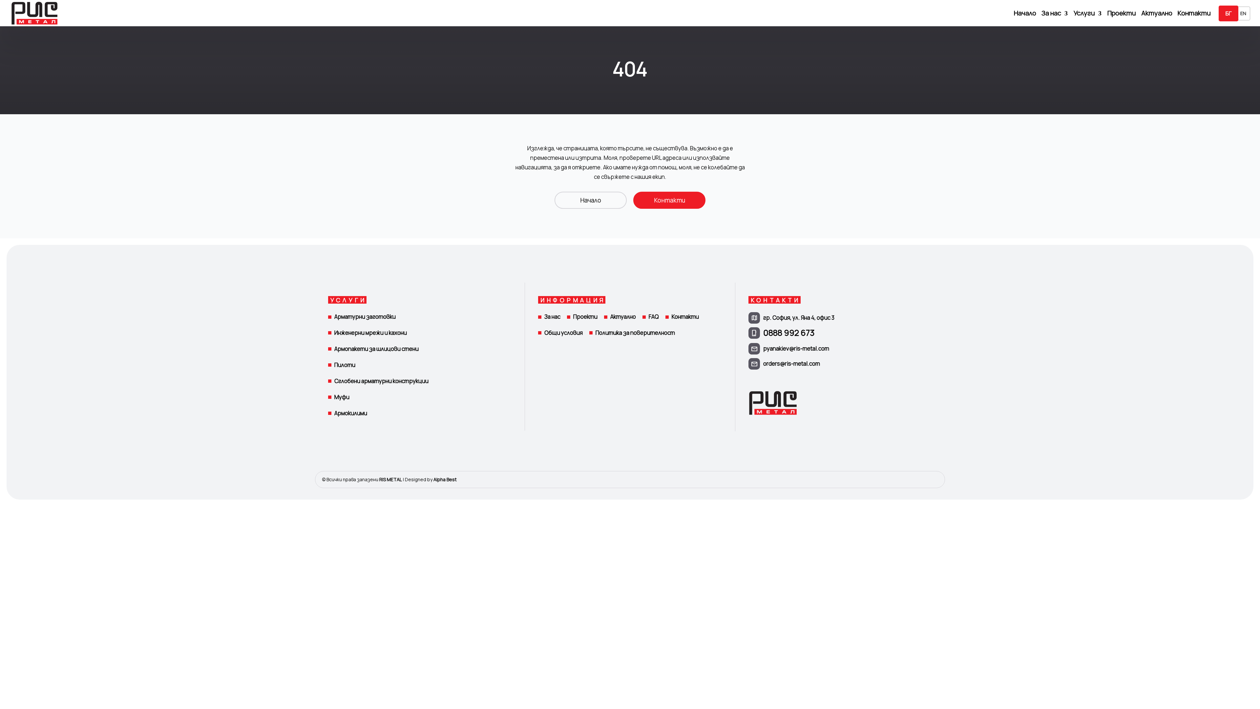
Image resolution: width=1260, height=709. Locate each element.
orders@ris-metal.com (791, 363)
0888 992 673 (789, 332)
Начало (1025, 14)
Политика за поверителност (635, 332)
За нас (1051, 14)
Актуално (1156, 14)
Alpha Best (445, 479)
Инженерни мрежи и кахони (370, 332)
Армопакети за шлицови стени (376, 349)
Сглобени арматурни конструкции (381, 381)
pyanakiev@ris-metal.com (796, 348)
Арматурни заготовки (365, 316)
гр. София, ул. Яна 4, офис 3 (798, 317)
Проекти (1121, 14)
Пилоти (344, 365)
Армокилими (350, 413)
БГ (1228, 13)
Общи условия (563, 332)
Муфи (341, 397)
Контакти (1194, 14)
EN (1243, 13)
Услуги (1084, 14)
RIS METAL (390, 479)
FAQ (654, 316)
